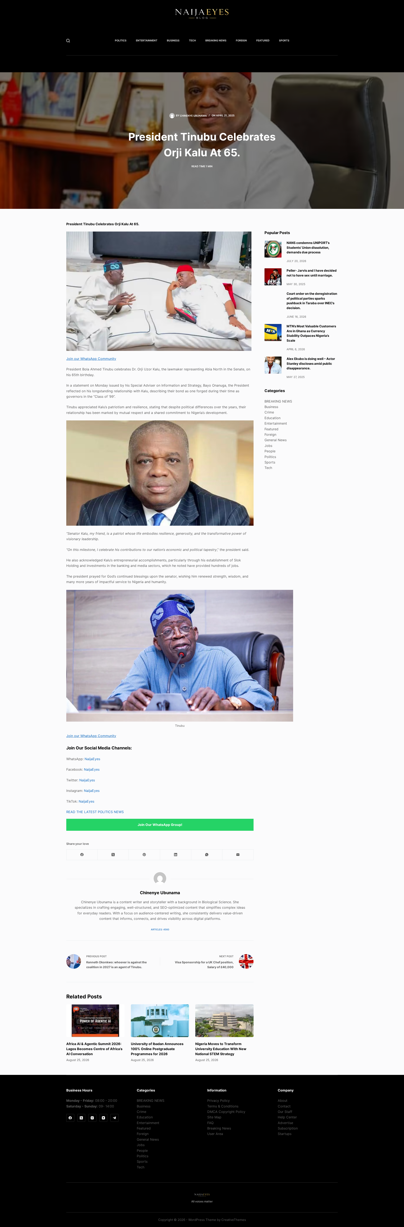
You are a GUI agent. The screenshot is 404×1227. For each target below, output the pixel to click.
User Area (215, 1134)
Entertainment (146, 40)
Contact (284, 1106)
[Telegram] (114, 1118)
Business (173, 40)
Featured (263, 40)
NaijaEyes (92, 759)
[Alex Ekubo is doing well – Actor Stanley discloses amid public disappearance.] (273, 365)
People (269, 451)
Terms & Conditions (222, 1106)
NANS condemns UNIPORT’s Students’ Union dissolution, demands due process (308, 247)
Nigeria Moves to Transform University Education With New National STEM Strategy (220, 1049)
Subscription (288, 1128)
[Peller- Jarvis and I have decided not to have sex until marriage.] (273, 276)
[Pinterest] (144, 854)
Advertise (285, 1123)
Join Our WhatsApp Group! (160, 825)
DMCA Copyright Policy (226, 1112)
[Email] (238, 854)
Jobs (268, 446)
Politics (120, 40)
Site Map (214, 1117)
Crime (269, 412)
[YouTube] (104, 1118)
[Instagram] (92, 1118)
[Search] (68, 40)
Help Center (287, 1117)
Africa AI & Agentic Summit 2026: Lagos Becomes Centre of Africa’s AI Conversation (94, 1049)
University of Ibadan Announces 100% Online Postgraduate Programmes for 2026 (157, 1049)
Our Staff (285, 1112)
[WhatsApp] (206, 854)
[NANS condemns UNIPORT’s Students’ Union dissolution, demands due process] (273, 249)
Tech (192, 40)
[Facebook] (82, 854)
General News (275, 440)
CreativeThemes (233, 1220)
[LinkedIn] (175, 854)
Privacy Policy (218, 1100)
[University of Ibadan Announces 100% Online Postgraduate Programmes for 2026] (160, 1020)
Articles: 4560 (160, 929)
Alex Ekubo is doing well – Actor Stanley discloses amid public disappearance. (311, 363)
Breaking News (219, 1128)
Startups (284, 1134)
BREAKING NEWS (215, 40)
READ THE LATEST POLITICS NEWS (95, 812)
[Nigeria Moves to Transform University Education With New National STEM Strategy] (224, 1020)
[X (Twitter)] (113, 854)
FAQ (210, 1123)
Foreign (241, 40)
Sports (284, 40)
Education (272, 418)
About (282, 1100)
